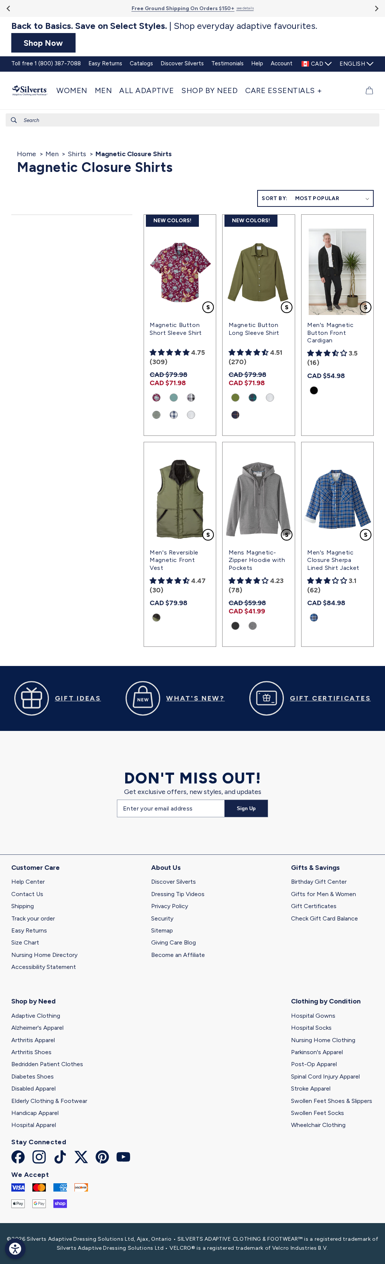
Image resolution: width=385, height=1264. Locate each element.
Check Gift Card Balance (324, 918)
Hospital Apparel (33, 1124)
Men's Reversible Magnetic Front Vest (174, 560)
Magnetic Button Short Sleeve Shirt (176, 328)
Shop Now (43, 43)
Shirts (77, 154)
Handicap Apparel (35, 1112)
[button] (73, 90)
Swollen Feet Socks (317, 1112)
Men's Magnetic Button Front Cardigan (330, 332)
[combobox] (192, 120)
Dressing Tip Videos (178, 894)
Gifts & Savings (315, 867)
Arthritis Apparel (33, 1040)
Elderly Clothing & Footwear (49, 1100)
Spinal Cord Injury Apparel (325, 1076)
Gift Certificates (313, 906)
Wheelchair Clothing (318, 1124)
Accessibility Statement (43, 966)
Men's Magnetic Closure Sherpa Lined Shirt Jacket (333, 560)
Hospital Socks (311, 1027)
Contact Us (27, 894)
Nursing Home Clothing (323, 1040)
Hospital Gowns (313, 1015)
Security (162, 918)
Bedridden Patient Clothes (47, 1064)
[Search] (13, 120)
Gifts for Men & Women (323, 894)
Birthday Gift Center (319, 881)
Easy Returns (29, 930)
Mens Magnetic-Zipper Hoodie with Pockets (257, 560)
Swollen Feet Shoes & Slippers (331, 1100)
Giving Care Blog (173, 942)
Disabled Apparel (33, 1088)
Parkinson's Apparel (317, 1052)
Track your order (33, 918)
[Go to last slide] (9, 8)
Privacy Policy (169, 906)
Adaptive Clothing (35, 1015)
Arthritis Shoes (31, 1052)
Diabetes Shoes (32, 1076)
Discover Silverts (173, 881)
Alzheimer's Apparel (37, 1027)
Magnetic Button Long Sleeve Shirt (254, 328)
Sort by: (274, 198)
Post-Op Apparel (314, 1064)
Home (26, 154)
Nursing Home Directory (44, 954)
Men (52, 154)
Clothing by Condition (326, 1001)
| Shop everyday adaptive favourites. (164, 26)
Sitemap (162, 930)
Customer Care (35, 867)
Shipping (22, 906)
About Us (166, 867)
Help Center (28, 881)
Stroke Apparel (310, 1088)
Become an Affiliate (178, 954)
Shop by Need (33, 1001)
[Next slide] (376, 8)
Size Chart (25, 942)
